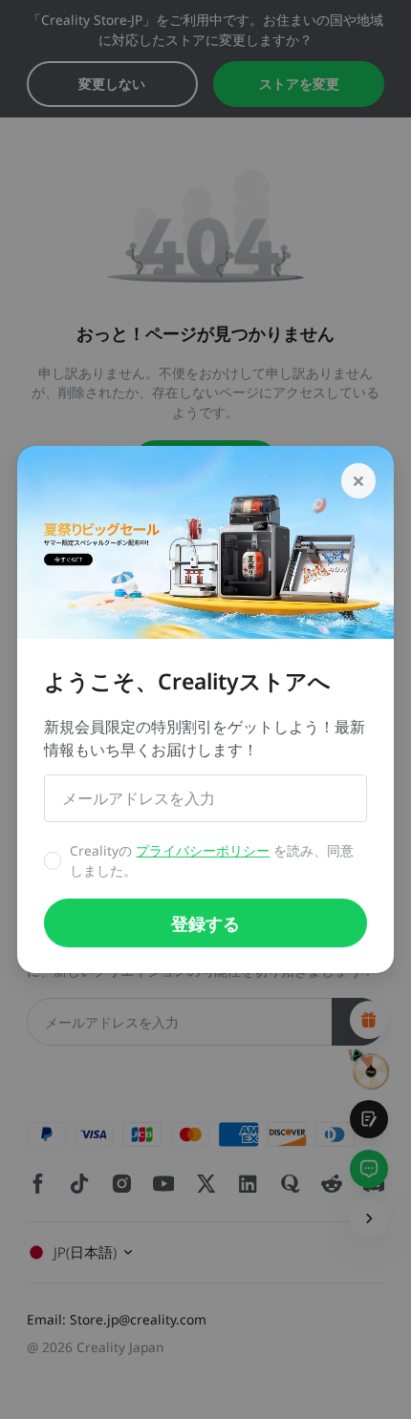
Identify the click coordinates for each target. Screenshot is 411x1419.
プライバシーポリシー (203, 850)
